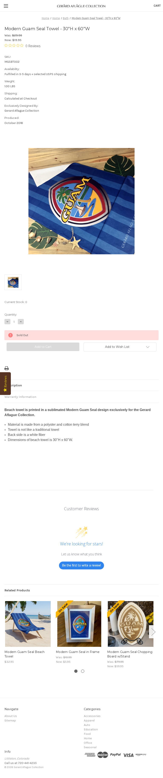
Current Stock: (15, 302)
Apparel (89, 720)
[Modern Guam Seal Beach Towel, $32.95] (28, 624)
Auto (87, 725)
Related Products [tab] (17, 590)
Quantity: (10, 314)
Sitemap (10, 720)
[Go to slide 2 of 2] (82, 671)
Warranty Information (20, 397)
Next (153, 631)
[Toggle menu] (6, 6)
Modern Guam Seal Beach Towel (24, 654)
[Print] (6, 368)
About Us (10, 716)
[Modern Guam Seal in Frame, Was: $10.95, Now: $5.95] (79, 624)
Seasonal (90, 747)
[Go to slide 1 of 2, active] (75, 671)
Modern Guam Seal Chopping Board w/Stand (129, 654)
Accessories (92, 716)
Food (87, 734)
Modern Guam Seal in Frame (78, 652)
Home (88, 738)
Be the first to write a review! (81, 565)
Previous (5, 631)
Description (13, 385)
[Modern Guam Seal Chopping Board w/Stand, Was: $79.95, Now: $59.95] (130, 624)
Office (88, 743)
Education (91, 729)
